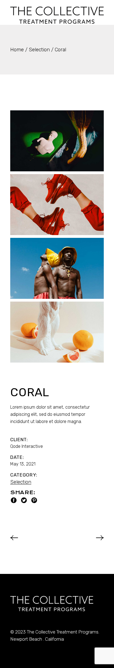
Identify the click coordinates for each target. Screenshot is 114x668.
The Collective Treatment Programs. (63, 632)
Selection (20, 482)
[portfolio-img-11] (57, 332)
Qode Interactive (26, 446)
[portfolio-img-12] (57, 140)
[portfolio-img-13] (57, 204)
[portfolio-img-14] (57, 268)
